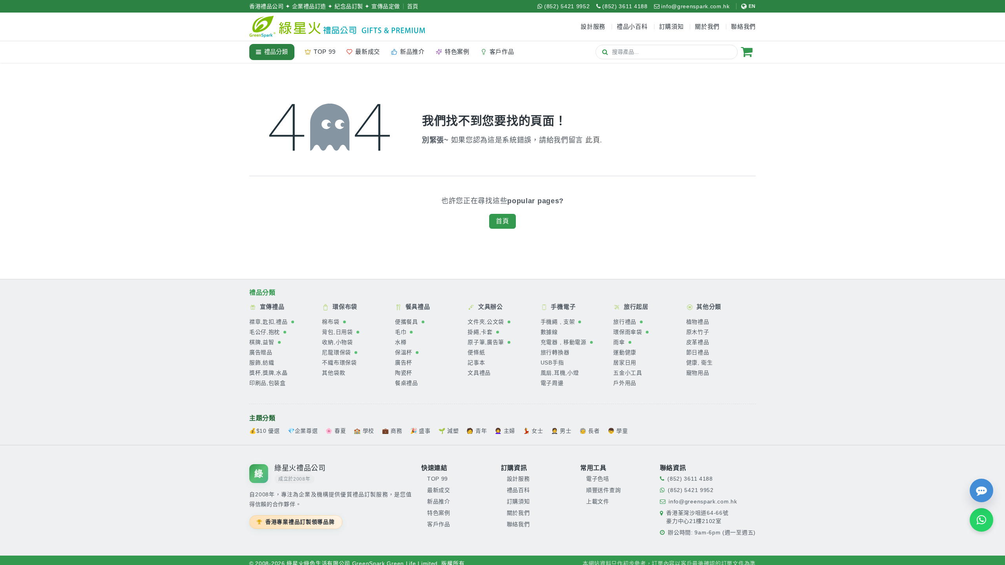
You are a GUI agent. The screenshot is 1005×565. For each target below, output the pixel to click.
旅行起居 (635, 306)
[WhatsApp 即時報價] (981, 520)
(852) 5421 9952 (691, 490)
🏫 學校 (364, 430)
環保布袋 (344, 306)
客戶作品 (438, 524)
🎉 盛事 (420, 430)
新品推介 (438, 501)
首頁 (412, 6)
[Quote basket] (747, 52)
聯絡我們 (518, 524)
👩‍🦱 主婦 (505, 430)
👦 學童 (618, 430)
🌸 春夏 (335, 430)
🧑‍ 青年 (476, 430)
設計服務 (518, 478)
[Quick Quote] (981, 490)
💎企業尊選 (303, 430)
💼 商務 (392, 430)
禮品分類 (276, 51)
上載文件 (597, 501)
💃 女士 (533, 430)
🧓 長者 (589, 430)
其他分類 (708, 306)
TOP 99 (437, 478)
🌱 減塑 (449, 430)
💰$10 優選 (264, 430)
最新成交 (438, 490)
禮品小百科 (632, 26)
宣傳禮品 (271, 306)
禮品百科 (518, 490)
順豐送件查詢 (603, 490)
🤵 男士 (561, 430)
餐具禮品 (417, 306)
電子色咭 (597, 478)
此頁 (592, 140)
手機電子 (562, 306)
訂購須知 (518, 501)
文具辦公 (489, 306)
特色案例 (438, 512)
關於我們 (518, 512)
